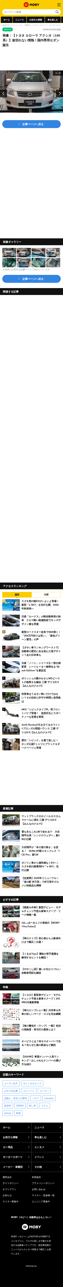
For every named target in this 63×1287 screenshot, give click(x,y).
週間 (17, 594)
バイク (35, 1098)
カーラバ (44, 1091)
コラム (44, 1105)
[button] (3, 93)
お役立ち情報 (35, 20)
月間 (46, 594)
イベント (39, 1157)
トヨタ (34, 25)
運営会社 (7, 1177)
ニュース (19, 20)
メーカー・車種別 (23, 25)
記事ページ (26, 269)
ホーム (7, 20)
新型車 (7, 1105)
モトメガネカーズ (32, 1083)
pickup (7, 1113)
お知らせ (7, 1195)
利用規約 (36, 1177)
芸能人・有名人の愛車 (15, 1098)
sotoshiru (49, 1098)
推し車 (32, 1105)
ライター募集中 (11, 1201)
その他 (38, 1166)
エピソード (28, 1091)
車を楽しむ (53, 20)
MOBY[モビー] (8, 25)
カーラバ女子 (11, 1083)
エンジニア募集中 (41, 1201)
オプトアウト (9, 1189)
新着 (18, 1113)
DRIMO (20, 1105)
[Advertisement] (31, 437)
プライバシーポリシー (43, 1183)
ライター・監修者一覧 (43, 1195)
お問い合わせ (39, 1189)
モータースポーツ (13, 1157)
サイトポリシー (11, 1183)
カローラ (42, 25)
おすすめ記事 (11, 1091)
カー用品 (8, 1147)
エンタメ (39, 1147)
